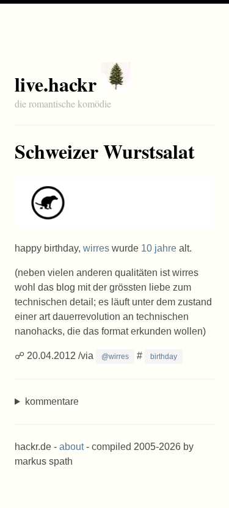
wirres (96, 248)
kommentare (52, 401)
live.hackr (55, 84)
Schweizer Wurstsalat (105, 151)
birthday (163, 356)
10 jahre (158, 248)
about (71, 446)
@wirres (115, 356)
